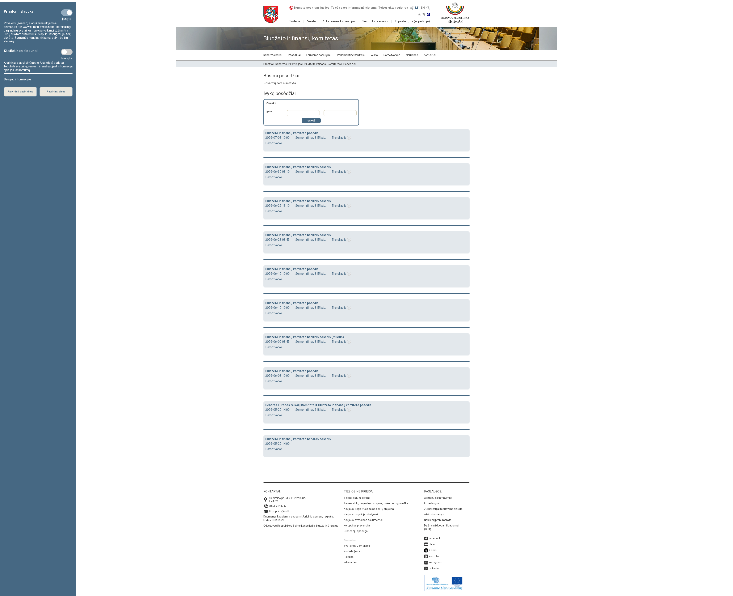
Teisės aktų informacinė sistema (354, 7)
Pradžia (268, 64)
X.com (433, 550)
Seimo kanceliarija (375, 21)
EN (423, 7)
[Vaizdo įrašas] (349, 137)
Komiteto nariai (272, 55)
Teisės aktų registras (393, 7)
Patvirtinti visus (56, 91)
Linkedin (434, 568)
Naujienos (412, 55)
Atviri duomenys (434, 514)
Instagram (435, 562)
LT (417, 7)
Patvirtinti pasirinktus (20, 91)
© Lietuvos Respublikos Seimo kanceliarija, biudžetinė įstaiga (300, 525)
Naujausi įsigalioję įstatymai (361, 514)
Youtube (434, 556)
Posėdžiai (294, 55)
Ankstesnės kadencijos (339, 21)
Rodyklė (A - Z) (353, 551)
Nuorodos (350, 540)
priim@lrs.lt (282, 511)
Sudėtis (294, 21)
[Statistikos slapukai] (67, 52)
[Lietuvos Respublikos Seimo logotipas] (455, 12)
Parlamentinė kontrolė (351, 55)
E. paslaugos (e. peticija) (412, 21)
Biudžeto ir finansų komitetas (322, 64)
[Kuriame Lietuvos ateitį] (444, 590)
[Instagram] (426, 562)
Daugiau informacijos (17, 79)
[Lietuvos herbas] (270, 14)
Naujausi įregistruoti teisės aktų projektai (369, 508)
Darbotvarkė (273, 143)
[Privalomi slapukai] (67, 12)
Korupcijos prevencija (357, 525)
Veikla (311, 21)
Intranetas (350, 562)
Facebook (435, 538)
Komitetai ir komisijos (288, 64)
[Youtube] (426, 556)
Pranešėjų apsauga (356, 531)
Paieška (349, 556)
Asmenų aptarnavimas (438, 497)
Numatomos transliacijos (311, 7)
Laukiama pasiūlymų (318, 55)
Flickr (432, 544)
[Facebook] (426, 538)
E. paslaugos (432, 503)
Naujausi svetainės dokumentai (363, 520)
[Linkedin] (426, 568)
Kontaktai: (272, 491)
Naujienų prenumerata (437, 520)
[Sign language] (423, 15)
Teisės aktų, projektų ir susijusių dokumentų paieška (376, 503)
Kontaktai (430, 55)
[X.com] (426, 550)
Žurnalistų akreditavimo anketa (443, 508)
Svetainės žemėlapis (357, 545)
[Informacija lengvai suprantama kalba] (428, 15)
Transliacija (339, 137)
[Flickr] (426, 544)
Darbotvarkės (391, 55)
